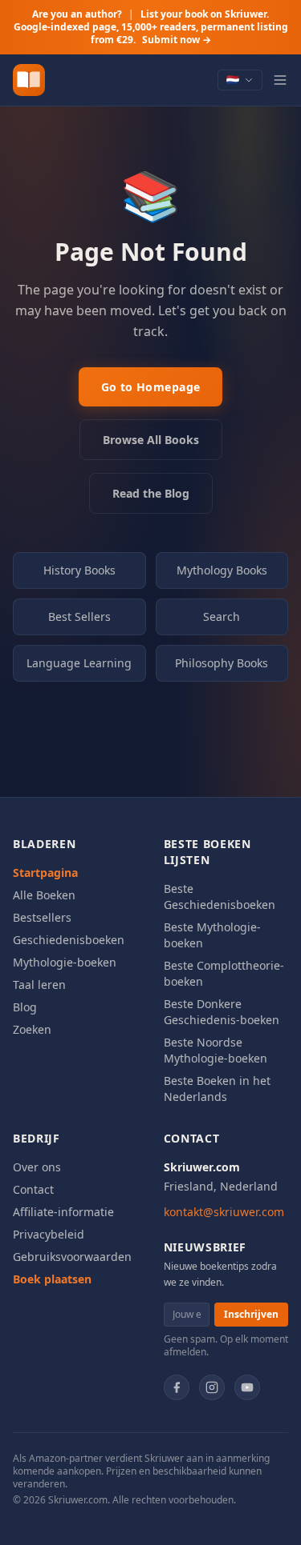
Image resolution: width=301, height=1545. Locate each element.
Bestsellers (42, 917)
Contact (33, 1189)
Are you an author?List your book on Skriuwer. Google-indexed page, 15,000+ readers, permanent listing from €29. (151, 26)
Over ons (37, 1167)
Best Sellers (79, 616)
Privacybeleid (48, 1234)
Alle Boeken (44, 895)
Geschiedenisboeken (68, 939)
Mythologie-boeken (64, 962)
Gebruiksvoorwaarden (72, 1256)
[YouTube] (247, 1387)
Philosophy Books (221, 662)
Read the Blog (150, 493)
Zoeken (32, 1029)
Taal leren (39, 984)
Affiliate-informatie (63, 1211)
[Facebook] (176, 1387)
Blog (25, 1007)
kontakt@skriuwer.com (224, 1211)
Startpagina (45, 872)
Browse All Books (151, 439)
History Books (79, 570)
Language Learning (79, 662)
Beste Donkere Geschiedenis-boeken (221, 1011)
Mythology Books (222, 570)
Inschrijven (251, 1314)
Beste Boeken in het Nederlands (217, 1088)
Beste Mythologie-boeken (212, 935)
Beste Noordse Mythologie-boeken (215, 1050)
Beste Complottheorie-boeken (224, 973)
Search (221, 616)
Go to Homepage (151, 386)
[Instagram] (212, 1387)
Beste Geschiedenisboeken (219, 896)
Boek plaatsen (52, 1279)
